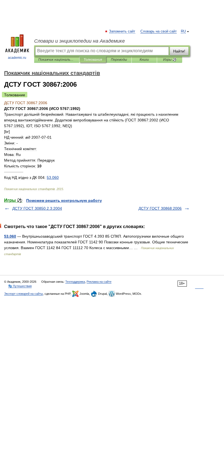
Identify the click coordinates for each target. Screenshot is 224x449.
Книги (144, 60)
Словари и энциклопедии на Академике (79, 41)
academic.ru (17, 58)
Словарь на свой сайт (158, 31)
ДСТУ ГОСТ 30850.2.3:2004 (37, 208)
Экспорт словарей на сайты (23, 293)
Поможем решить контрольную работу (64, 200)
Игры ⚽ (169, 60)
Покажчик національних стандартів (56, 60)
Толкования (93, 60)
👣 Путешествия (20, 286)
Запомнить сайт (122, 31)
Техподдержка (75, 281)
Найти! (179, 51)
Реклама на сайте (99, 281)
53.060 (10, 236)
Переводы (119, 60)
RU (183, 31)
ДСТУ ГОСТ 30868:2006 (160, 208)
